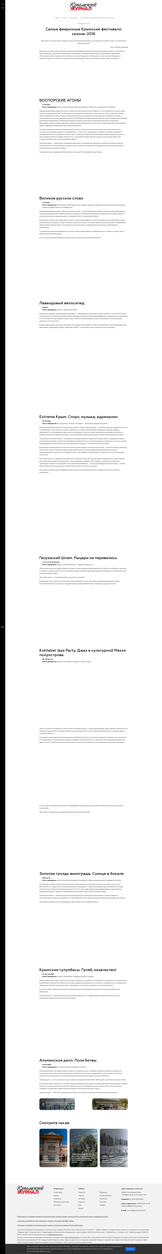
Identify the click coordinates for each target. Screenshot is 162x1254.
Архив (56, 1195)
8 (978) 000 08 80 (136, 1199)
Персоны (81, 1202)
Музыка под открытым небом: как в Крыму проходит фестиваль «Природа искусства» (108, 1104)
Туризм (81, 1195)
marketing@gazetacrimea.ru (131, 1206)
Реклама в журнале (61, 1202)
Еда (79, 1205)
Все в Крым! (74, 17)
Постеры (103, 1202)
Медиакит (103, 1192)
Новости (65, 17)
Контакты (57, 1205)
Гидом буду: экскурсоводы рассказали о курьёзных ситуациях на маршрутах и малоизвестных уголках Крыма (83, 1158)
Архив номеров (105, 1195)
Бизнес (81, 1208)
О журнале (58, 1192)
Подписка (57, 1199)
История (81, 1199)
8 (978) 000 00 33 (143, 1203)
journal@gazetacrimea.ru (136, 1210)
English (102, 1205)
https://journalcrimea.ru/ (72, 1237)
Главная (57, 17)
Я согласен (130, 1249)
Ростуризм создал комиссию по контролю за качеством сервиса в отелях (59, 1104)
